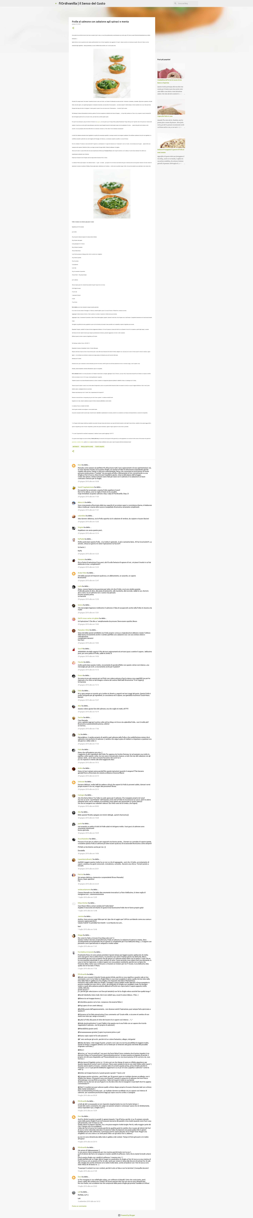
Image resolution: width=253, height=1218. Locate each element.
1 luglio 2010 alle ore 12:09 (87, 897)
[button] (73, 28)
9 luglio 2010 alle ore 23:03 (87, 1186)
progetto (98, 121)
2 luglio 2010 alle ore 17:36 (87, 968)
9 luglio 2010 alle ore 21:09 (87, 1171)
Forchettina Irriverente (86, 952)
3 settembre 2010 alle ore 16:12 (89, 1201)
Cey (79, 734)
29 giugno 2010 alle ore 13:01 (88, 612)
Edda (80, 690)
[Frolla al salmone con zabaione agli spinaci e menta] (112, 73)
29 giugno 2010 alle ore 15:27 (88, 700)
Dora (79, 465)
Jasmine (81, 916)
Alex (79, 812)
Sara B (80, 649)
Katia (80, 749)
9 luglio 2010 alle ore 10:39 (87, 1110)
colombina (81, 516)
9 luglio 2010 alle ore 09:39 (87, 1095)
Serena (80, 605)
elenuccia (81, 502)
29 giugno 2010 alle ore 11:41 (88, 510)
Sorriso (80, 717)
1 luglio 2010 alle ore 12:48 (87, 911)
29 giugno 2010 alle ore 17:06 (88, 728)
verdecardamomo (84, 889)
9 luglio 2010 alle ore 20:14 (87, 1142)
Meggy (80, 935)
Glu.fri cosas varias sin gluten (88, 618)
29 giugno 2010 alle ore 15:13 (88, 670)
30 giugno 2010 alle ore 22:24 (88, 884)
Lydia (80, 586)
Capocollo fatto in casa (164, 116)
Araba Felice (82, 573)
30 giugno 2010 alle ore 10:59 (88, 833)
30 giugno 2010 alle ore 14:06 (88, 853)
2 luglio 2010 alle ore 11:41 (87, 946)
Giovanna (81, 559)
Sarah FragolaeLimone (86, 487)
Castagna (81, 795)
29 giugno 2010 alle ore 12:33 (88, 567)
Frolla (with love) (87, 446)
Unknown (81, 781)
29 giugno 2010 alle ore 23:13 (88, 789)
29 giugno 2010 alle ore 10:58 (88, 481)
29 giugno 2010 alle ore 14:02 (88, 643)
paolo (80, 823)
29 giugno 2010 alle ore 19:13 (88, 762)
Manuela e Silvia (83, 630)
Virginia (80, 527)
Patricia (80, 874)
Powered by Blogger (127, 1215)
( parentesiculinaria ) (85, 859)
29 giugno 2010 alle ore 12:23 (88, 554)
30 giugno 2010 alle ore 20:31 (88, 869)
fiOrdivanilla (82, 974)
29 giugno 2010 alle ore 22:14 (88, 776)
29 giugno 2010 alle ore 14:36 (88, 656)
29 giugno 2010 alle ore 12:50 (88, 599)
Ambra (80, 768)
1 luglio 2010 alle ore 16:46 (87, 929)
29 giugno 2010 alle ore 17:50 (88, 744)
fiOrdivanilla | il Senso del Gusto (82, 3)
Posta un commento (79, 1206)
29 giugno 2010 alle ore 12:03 (88, 521)
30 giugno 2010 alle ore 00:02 (88, 806)
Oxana (80, 675)
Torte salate (99, 446)
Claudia (80, 662)
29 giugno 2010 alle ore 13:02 (88, 624)
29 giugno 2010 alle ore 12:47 (88, 580)
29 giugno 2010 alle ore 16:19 (88, 712)
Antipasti (76, 446)
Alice (79, 706)
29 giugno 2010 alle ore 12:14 (88, 533)
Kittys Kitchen (83, 903)
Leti (79, 1192)
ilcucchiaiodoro (83, 839)
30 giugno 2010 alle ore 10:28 (88, 818)
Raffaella (81, 539)
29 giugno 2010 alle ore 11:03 (88, 496)
